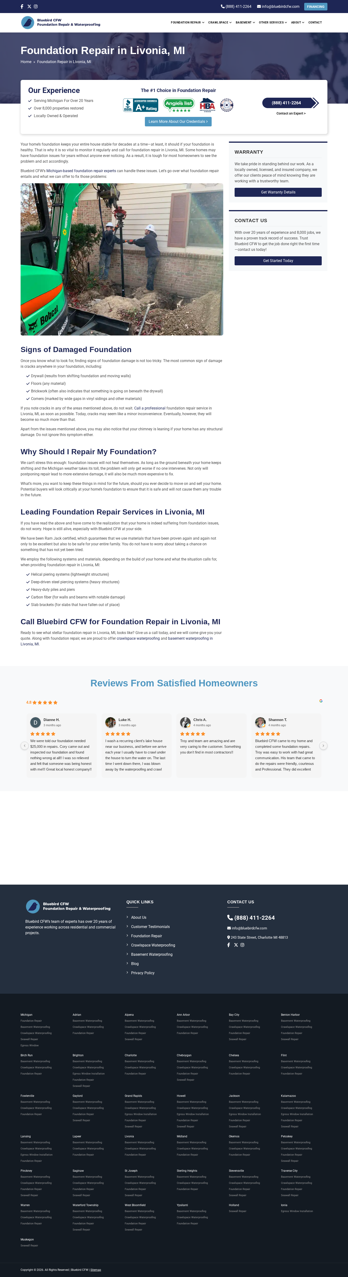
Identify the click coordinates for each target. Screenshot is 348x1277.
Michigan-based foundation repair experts (81, 171)
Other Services (271, 22)
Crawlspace (218, 22)
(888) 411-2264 (238, 6)
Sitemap (95, 1270)
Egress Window (30, 1045)
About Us (138, 917)
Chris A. (200, 720)
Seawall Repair (29, 1039)
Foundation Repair (186, 22)
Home (26, 61)
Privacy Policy (143, 973)
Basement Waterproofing (152, 954)
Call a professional (149, 408)
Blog (135, 963)
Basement (244, 22)
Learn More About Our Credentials (177, 121)
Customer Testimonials (150, 926)
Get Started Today (278, 260)
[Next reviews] (323, 746)
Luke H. (125, 720)
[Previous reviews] (25, 746)
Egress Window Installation (89, 1073)
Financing (316, 7)
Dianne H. (52, 720)
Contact (315, 22)
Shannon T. (277, 720)
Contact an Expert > (291, 113)
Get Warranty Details (278, 192)
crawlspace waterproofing (139, 638)
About (296, 22)
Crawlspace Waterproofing (153, 945)
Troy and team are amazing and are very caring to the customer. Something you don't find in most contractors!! (210, 746)
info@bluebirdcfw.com (280, 6)
